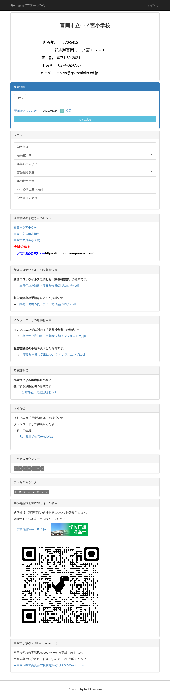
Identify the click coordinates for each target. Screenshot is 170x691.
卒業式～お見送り (27, 110)
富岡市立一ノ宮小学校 (35, 5)
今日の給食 (22, 246)
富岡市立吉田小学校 (27, 234)
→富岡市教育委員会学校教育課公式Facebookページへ (49, 665)
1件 (19, 98)
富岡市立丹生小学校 (27, 240)
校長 (68, 110)
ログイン (154, 5)
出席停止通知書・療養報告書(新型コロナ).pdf (49, 285)
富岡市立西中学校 (25, 227)
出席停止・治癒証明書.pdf (39, 392)
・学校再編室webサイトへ (31, 529)
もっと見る (85, 119)
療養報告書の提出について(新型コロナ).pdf (47, 304)
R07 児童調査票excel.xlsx (36, 436)
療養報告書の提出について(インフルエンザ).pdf (54, 354)
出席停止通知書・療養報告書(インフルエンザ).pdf (54, 336)
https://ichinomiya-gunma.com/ (69, 253)
